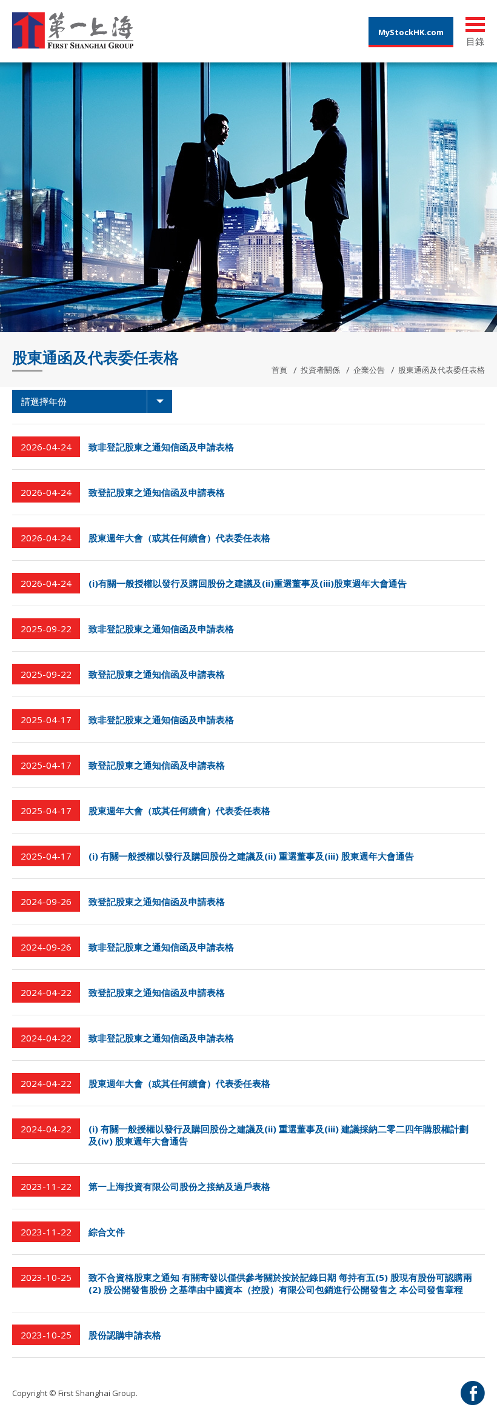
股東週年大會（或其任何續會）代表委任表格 (179, 538)
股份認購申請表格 (124, 1335)
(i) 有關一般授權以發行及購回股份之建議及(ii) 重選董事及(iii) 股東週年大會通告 (251, 856)
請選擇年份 (44, 401)
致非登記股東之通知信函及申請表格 (161, 447)
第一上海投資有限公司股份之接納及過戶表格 (179, 1186)
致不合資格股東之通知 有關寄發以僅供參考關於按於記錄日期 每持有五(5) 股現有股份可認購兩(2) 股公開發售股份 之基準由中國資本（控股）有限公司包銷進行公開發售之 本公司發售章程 (280, 1283)
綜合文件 (106, 1232)
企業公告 (369, 369)
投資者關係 (320, 369)
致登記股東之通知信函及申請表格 (156, 492)
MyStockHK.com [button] (411, 32)
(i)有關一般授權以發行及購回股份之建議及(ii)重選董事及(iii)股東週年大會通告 (247, 583)
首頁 (279, 369)
